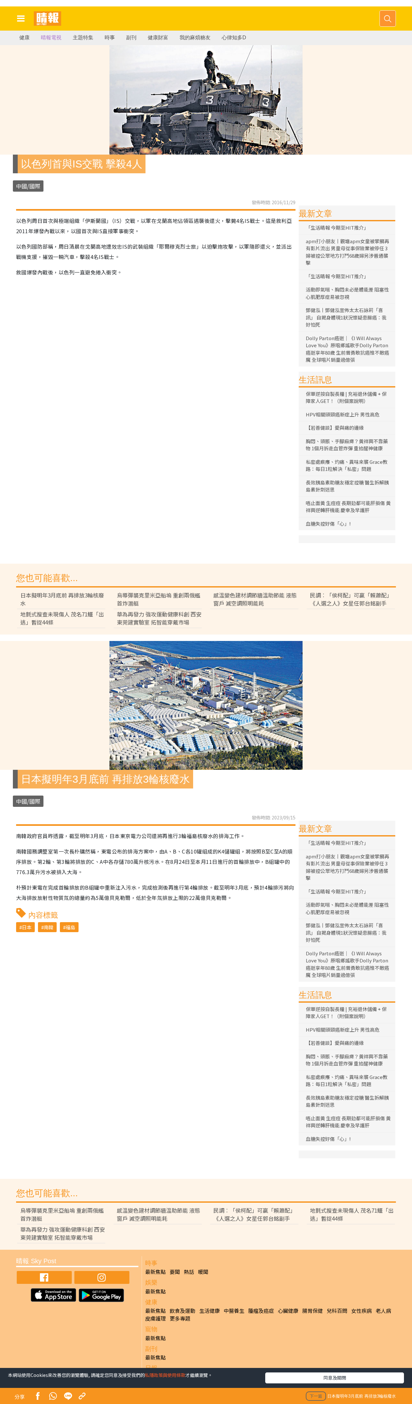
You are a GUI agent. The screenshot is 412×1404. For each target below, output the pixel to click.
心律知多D (234, 37)
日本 (27, 927)
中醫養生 (234, 1310)
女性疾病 (361, 1310)
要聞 (175, 1271)
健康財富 (158, 37)
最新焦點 (155, 1271)
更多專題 (180, 1318)
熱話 (189, 1271)
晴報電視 (51, 37)
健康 (24, 37)
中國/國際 (28, 186)
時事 (110, 37)
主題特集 (83, 37)
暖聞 (203, 1271)
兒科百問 (337, 1310)
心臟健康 (288, 1310)
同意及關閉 (334, 1377)
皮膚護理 (155, 1318)
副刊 (131, 37)
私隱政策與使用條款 (165, 1375)
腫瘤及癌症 (261, 1310)
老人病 (383, 1310)
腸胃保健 (312, 1310)
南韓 (48, 927)
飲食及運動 (182, 1310)
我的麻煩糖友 (195, 37)
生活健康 (209, 1310)
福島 (70, 927)
